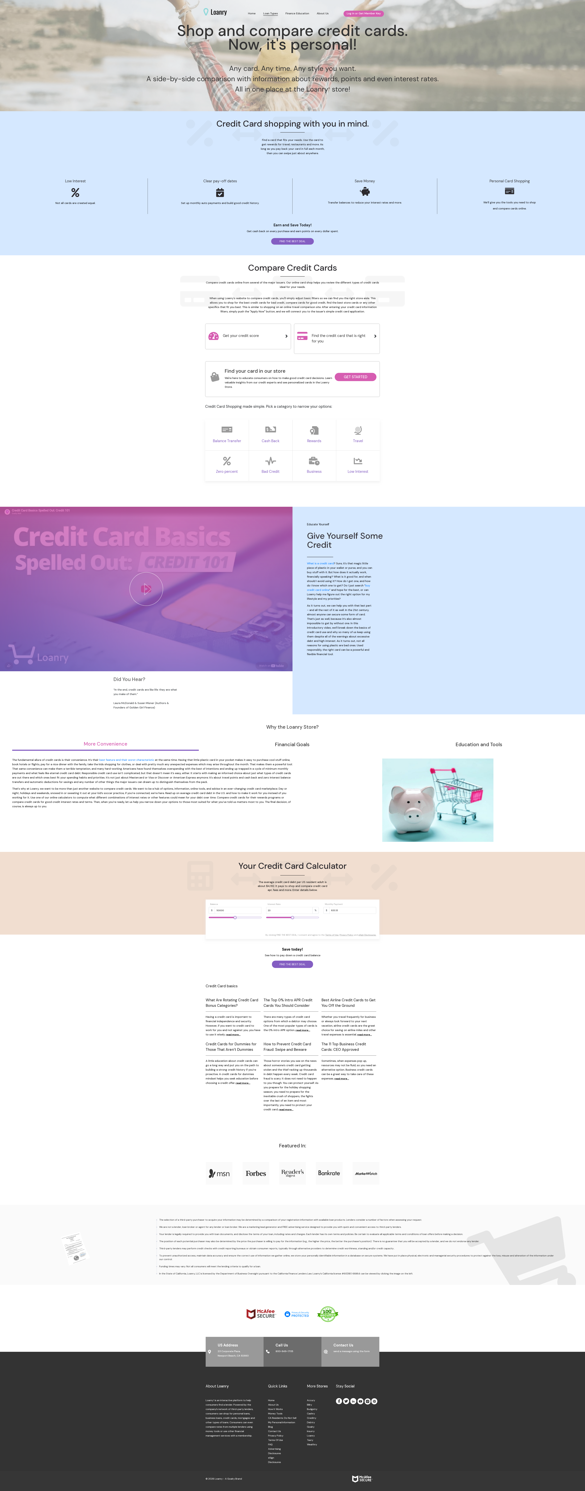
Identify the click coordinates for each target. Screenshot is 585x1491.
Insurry (309, 1431)
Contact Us (274, 1431)
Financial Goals (292, 744)
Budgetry (309, 1409)
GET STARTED (355, 377)
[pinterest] (374, 1401)
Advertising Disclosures (274, 1451)
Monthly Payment (334, 904)
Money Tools (275, 1413)
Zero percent (227, 471)
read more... (233, 1034)
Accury (309, 1400)
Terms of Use (332, 935)
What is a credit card (320, 563)
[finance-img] (75, 1248)
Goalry (309, 1426)
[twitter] (346, 1401)
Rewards (314, 441)
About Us (323, 13)
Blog (270, 1426)
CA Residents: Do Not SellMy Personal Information (282, 1420)
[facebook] (339, 1401)
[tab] (248, 336)
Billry (309, 1404)
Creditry (309, 1418)
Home (252, 13)
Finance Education (297, 13)
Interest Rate (274, 904)
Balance (214, 904)
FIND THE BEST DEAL (292, 241)
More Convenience (105, 744)
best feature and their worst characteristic (126, 760)
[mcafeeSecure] (265, 1314)
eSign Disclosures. (367, 935)
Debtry (309, 1422)
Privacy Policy (346, 935)
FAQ (270, 1444)
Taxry (309, 1440)
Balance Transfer (227, 441)
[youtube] (360, 1401)
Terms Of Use (275, 1440)
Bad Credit (271, 471)
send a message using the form (351, 1351)
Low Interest (358, 471)
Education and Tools (479, 744)
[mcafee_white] (365, 1478)
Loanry (309, 1435)
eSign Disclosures (274, 1460)
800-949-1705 (284, 1351)
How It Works (275, 1409)
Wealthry (309, 1444)
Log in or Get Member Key (364, 13)
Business (314, 471)
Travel (358, 441)
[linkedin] (353, 1401)
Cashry (309, 1413)
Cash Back (271, 441)
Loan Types (270, 13)
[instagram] (368, 1401)
